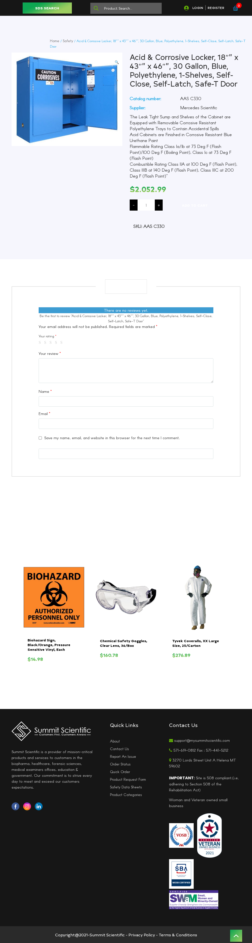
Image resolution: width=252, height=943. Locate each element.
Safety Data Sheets (126, 787)
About (115, 741)
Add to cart (195, 205)
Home (54, 40)
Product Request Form (128, 779)
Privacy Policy (141, 934)
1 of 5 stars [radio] (41, 343)
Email (44, 413)
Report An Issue (123, 756)
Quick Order (120, 771)
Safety (68, 40)
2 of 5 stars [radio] (46, 343)
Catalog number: (145, 98)
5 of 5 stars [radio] (62, 343)
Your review (50, 353)
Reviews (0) (126, 286)
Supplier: (137, 107)
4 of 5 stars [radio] (57, 343)
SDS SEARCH (47, 8)
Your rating (47, 336)
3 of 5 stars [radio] (51, 343)
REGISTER (216, 8)
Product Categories (126, 794)
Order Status (120, 764)
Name (45, 391)
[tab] (126, 286)
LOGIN (197, 8)
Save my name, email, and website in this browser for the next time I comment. (112, 437)
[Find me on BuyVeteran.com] (209, 835)
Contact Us (119, 748)
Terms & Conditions (178, 934)
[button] (117, 62)
